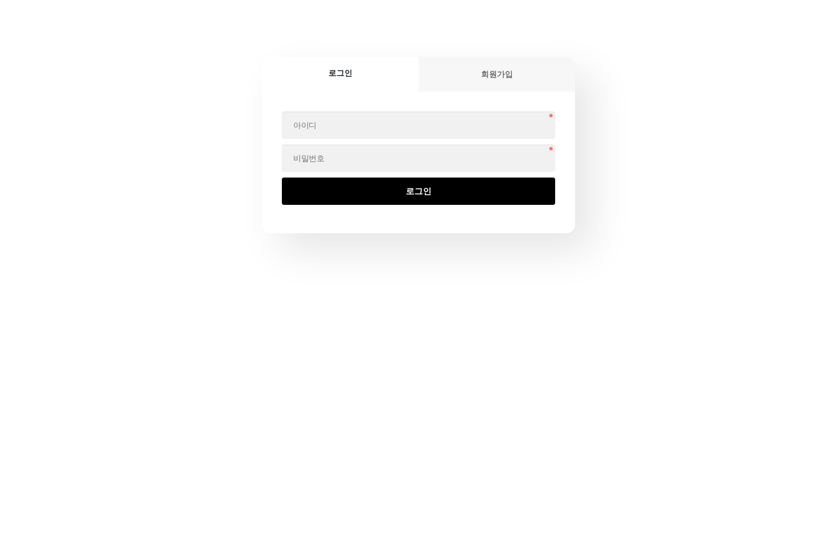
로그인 (419, 191)
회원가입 (497, 74)
